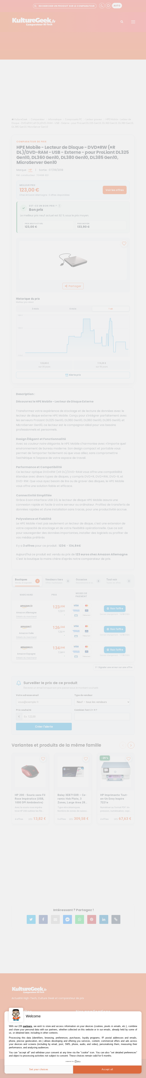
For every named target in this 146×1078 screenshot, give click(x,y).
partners (27, 1026)
